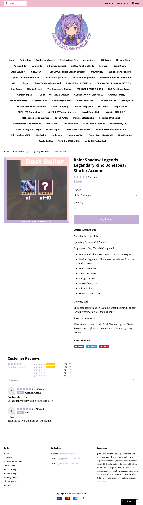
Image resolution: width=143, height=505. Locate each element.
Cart (137, 3)
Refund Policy (10, 473)
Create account (121, 3)
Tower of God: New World (101, 135)
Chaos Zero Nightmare (55, 77)
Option (77, 189)
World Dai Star (46, 141)
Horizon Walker (108, 100)
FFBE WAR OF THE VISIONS (90, 89)
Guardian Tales (39, 100)
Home (11, 60)
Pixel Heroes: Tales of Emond (27, 123)
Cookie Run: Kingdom (82, 77)
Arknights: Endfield (56, 66)
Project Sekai (52, 123)
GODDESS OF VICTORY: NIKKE (88, 94)
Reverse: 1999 (71, 123)
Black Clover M (18, 71)
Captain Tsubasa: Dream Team (25, 77)
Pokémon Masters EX (83, 117)
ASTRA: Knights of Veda (82, 66)
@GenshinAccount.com (68, 463)
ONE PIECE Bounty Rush (29, 112)
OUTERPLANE (61, 117)
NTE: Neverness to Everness (35, 117)
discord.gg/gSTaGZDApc (69, 453)
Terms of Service (11, 465)
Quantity (78, 202)
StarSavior (41, 135)
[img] (24, 388)
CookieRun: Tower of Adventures (116, 77)
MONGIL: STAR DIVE (115, 112)
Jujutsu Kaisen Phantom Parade (30, 106)
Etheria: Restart (34, 89)
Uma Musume (125, 135)
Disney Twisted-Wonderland (47, 83)
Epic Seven (16, 89)
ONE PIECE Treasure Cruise (61, 112)
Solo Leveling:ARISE (20, 135)
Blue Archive (36, 71)
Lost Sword (103, 106)
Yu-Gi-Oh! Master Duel (95, 141)
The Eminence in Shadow (59, 89)
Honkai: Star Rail (85, 100)
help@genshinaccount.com (68, 458)
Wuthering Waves (44, 60)
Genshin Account (79, 493)
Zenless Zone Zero (69, 60)
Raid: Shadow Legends (94, 123)
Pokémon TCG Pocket (109, 117)
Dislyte (25, 83)
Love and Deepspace (83, 106)
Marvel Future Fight (90, 112)
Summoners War (75, 135)
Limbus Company (59, 106)
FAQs (6, 453)
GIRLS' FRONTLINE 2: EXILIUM (54, 94)
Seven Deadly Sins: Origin (28, 129)
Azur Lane (104, 66)
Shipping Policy (11, 481)
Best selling (25, 60)
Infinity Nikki (127, 100)
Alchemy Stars (123, 60)
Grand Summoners (18, 100)
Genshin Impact (25, 94)
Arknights (37, 66)
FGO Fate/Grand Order (119, 89)
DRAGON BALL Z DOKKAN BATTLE (113, 83)
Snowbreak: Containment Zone (111, 129)
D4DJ (13, 83)
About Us (8, 457)
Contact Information (13, 461)
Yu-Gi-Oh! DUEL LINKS (69, 141)
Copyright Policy (11, 477)
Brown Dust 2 (96, 71)
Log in (107, 3)
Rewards (7, 485)
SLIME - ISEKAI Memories (79, 129)
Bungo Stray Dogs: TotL (120, 71)
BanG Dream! (120, 66)
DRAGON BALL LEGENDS (78, 83)
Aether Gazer (89, 60)
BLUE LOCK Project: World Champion (67, 71)
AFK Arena (106, 60)
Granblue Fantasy (116, 94)
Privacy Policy (10, 469)
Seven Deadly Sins (119, 123)
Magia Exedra (120, 106)
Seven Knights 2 (53, 129)
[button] (81, 177)
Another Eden (20, 66)
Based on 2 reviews (18, 367)
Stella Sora (56, 135)
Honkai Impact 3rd (61, 100)
